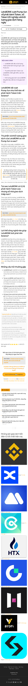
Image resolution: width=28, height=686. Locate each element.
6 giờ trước (4, 424)
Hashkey (20, 368)
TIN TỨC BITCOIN (12, 379)
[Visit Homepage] (14, 2)
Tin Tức (5, 667)
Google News (13, 672)
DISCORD (22, 381)
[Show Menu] (1, 2)
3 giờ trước (4, 407)
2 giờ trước (4, 402)
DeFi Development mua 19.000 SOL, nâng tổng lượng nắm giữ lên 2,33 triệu (14, 399)
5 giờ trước (4, 418)
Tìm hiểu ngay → (8, 465)
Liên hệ (17, 668)
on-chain (15, 219)
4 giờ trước (4, 413)
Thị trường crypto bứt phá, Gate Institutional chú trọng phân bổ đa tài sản (13, 405)
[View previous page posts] (13, 428)
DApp (2, 261)
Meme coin (6, 175)
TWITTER (17, 381)
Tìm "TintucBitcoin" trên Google (15, 29)
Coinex (10, 368)
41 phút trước (4, 396)
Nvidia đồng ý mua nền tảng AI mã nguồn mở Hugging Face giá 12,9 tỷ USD (13, 410)
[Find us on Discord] (21, 682)
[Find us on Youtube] (15, 682)
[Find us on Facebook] (6, 682)
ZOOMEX (6, 366)
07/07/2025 (16, 25)
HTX (5, 368)
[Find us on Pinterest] (11, 682)
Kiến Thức (21, 667)
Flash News (11, 668)
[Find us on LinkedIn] (10, 682)
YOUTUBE (6, 381)
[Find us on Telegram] (13, 682)
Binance (16, 366)
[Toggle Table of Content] (2, 36)
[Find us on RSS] (17, 682)
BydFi (14, 370)
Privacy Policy (14, 674)
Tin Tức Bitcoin (7, 25)
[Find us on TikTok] (18, 682)
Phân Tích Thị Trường (12, 667)
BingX (11, 366)
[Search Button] (26, 2)
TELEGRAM (11, 381)
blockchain (11, 126)
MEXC (22, 366)
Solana (18, 110)
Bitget (15, 368)
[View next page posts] (15, 428)
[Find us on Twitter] (8, 682)
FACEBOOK (21, 379)
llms (17, 672)
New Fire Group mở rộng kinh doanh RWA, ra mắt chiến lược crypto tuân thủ (13, 416)
